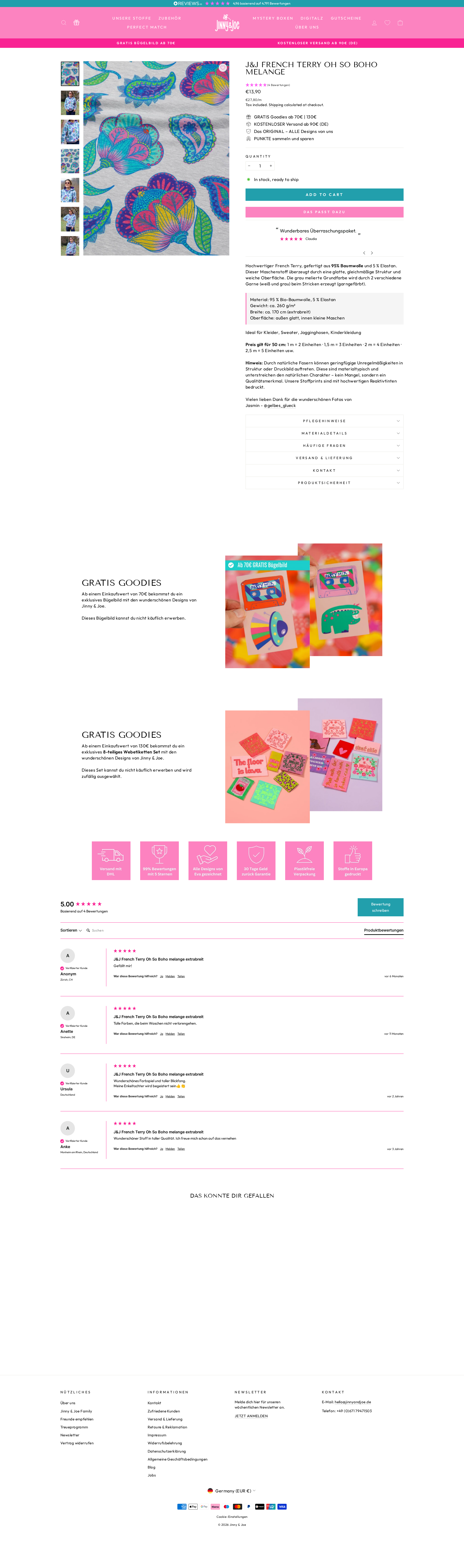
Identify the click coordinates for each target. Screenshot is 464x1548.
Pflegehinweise (324, 421)
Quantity (259, 156)
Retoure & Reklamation (167, 1427)
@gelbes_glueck (280, 405)
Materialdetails (325, 433)
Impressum (157, 1435)
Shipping (276, 104)
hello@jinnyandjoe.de (353, 1402)
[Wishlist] (387, 22)
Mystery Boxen (273, 18)
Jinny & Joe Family (76, 1411)
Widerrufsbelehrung (165, 1443)
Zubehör (170, 18)
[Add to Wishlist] (223, 68)
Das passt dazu (325, 212)
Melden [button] (170, 976)
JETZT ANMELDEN (251, 1416)
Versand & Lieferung (324, 458)
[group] (85, 904)
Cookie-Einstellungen (232, 1517)
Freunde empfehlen (77, 1419)
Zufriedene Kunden (164, 1411)
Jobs (152, 1475)
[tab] (384, 931)
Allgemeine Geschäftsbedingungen (178, 1459)
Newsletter (70, 1435)
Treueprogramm (74, 1427)
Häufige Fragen (324, 445)
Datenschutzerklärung (167, 1451)
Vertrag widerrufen (77, 1443)
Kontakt (324, 470)
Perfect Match (147, 27)
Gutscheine (346, 18)
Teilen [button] (181, 976)
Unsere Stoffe (131, 18)
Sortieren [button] (69, 930)
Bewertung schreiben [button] (380, 907)
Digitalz (312, 18)
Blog (152, 1467)
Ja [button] (161, 976)
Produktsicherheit (324, 483)
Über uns (307, 27)
